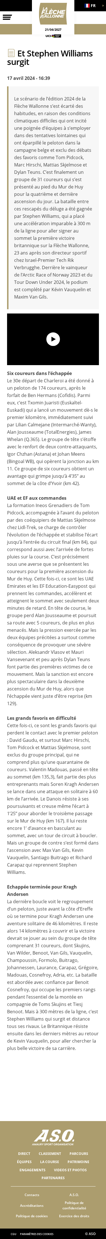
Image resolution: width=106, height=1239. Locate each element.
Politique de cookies (32, 1216)
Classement (50, 1153)
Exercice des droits (74, 1216)
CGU (13, 1234)
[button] (92, 5)
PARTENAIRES (53, 1178)
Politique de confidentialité (74, 1205)
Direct (24, 1153)
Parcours (79, 1153)
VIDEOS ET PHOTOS (70, 1170)
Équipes (24, 1161)
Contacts (32, 1194)
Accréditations (32, 1205)
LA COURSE (49, 1161)
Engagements (33, 1170)
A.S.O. (74, 1194)
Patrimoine (78, 1161)
